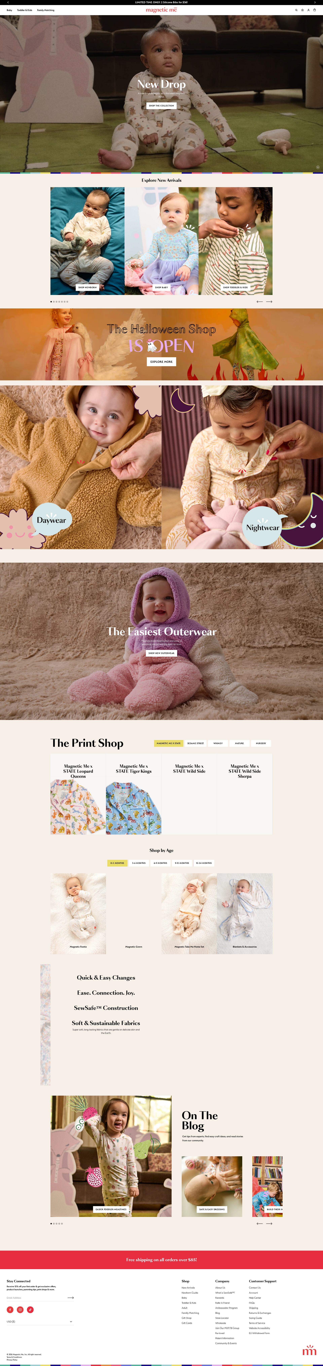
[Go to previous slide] (8, 2)
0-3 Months (117, 863)
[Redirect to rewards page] (302, 10)
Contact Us (255, 1287)
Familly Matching (190, 1313)
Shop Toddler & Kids (235, 287)
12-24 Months (204, 863)
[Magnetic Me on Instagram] (20, 1309)
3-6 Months (139, 863)
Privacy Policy (12, 1360)
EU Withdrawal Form (259, 1333)
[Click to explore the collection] (161, 344)
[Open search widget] (296, 10)
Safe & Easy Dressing (212, 1209)
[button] (314, 9)
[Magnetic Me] (161, 10)
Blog (217, 1313)
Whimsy (218, 743)
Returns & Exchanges (260, 1313)
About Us (220, 1287)
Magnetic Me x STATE (169, 743)
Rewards (219, 1297)
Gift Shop (186, 1318)
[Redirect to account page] (308, 10)
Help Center (255, 1297)
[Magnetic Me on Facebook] (10, 1309)
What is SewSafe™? (225, 1292)
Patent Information (224, 1338)
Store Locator (222, 1318)
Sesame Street (195, 743)
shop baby (161, 287)
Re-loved (219, 1333)
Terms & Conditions (14, 1357)
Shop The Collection (161, 105)
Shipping (253, 1308)
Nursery (261, 743)
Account (253, 1292)
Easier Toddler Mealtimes (111, 1209)
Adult (184, 1308)
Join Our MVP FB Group (227, 1328)
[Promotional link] (81, 467)
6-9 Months (160, 863)
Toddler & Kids (24, 10)
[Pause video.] (318, 167)
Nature (239, 743)
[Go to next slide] (315, 2)
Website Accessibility (259, 1328)
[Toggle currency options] (71, 1321)
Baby (9, 10)
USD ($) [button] (11, 1321)
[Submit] (70, 1297)
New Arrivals (188, 1287)
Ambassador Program (226, 1308)
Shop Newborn (87, 287)
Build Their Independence (282, 1209)
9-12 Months (182, 863)
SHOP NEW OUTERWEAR (161, 653)
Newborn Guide (190, 1292)
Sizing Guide (255, 1318)
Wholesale (220, 1323)
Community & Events (226, 1343)
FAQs (252, 1302)
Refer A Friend (222, 1302)
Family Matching (45, 10)
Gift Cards (187, 1323)
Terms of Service (257, 1323)
